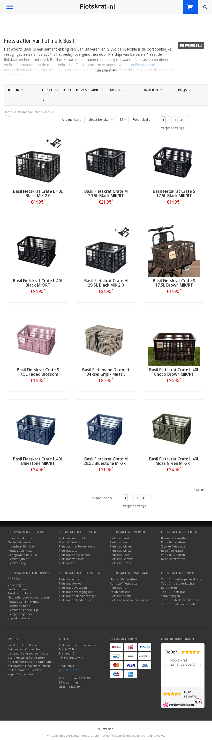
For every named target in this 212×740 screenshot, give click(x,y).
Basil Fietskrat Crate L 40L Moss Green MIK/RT (174, 461)
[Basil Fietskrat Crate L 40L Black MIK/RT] (38, 250)
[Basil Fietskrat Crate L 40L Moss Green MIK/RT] (174, 428)
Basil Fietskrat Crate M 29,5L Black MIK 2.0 (106, 283)
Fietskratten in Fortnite (24, 601)
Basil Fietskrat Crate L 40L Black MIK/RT (38, 283)
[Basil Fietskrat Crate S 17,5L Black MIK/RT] (174, 161)
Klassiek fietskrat (70, 542)
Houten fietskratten (123, 579)
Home (8, 112)
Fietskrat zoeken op (28, 112)
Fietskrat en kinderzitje (75, 600)
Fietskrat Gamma (122, 559)
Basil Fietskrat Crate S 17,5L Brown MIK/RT (174, 283)
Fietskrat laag (17, 563)
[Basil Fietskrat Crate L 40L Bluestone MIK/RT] (38, 428)
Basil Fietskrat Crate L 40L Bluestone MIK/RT (38, 461)
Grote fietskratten (20, 542)
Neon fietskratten (173, 559)
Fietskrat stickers (19, 593)
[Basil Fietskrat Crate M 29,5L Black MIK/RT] (106, 161)
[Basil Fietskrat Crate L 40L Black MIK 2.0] (38, 161)
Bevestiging (88, 89)
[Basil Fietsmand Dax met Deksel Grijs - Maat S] (106, 339)
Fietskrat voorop (70, 583)
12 (122, 119)
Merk (115, 89)
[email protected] (71, 670)
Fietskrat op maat (20, 550)
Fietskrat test (68, 550)
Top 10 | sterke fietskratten (180, 600)
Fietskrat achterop (71, 579)
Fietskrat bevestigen (73, 587)
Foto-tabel (141, 119)
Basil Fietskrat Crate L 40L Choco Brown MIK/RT (174, 372)
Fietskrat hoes (17, 589)
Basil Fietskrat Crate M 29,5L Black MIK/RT (106, 193)
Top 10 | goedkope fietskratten (182, 579)
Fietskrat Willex (120, 550)
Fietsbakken (67, 563)
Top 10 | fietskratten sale (178, 604)
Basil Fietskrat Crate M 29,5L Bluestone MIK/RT (106, 461)
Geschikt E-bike (57, 89)
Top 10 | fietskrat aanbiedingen (173, 594)
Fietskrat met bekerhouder (78, 546)
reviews (158, 735)
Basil (7, 116)
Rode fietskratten (173, 542)
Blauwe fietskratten (174, 538)
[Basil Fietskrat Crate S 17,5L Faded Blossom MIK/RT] (38, 339)
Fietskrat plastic (120, 596)
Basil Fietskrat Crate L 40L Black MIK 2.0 (38, 193)
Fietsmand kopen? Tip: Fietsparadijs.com (23, 612)
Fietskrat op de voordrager (77, 596)
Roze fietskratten (173, 550)
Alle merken (71, 119)
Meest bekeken (99, 119)
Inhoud (151, 89)
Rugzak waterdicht (20, 618)
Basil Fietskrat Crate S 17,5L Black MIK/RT (174, 193)
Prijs (183, 89)
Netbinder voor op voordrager (29, 597)
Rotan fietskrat (120, 592)
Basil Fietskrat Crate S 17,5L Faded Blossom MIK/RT (38, 374)
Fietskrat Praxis (120, 563)
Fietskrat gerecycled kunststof (131, 600)
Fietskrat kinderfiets (72, 538)
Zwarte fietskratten (174, 546)
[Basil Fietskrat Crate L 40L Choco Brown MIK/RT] (174, 339)
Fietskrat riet (118, 587)
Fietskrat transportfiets (74, 555)
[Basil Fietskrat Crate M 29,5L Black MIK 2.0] (106, 250)
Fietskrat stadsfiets (71, 559)
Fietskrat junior (18, 559)
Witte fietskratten (173, 555)
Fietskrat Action (120, 555)
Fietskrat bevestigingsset (76, 592)
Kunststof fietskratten (124, 583)
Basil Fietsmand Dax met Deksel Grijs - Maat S (106, 372)
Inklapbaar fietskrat (21, 546)
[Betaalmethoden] (116, 647)
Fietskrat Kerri (120, 542)
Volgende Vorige (172, 128)
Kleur (14, 89)
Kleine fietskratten (20, 538)
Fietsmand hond (19, 606)
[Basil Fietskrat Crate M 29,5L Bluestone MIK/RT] (106, 428)
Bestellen (38, 213)
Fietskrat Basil (119, 538)
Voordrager (16, 585)
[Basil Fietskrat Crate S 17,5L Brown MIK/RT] (174, 250)
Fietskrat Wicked (121, 546)
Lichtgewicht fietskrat (22, 555)
